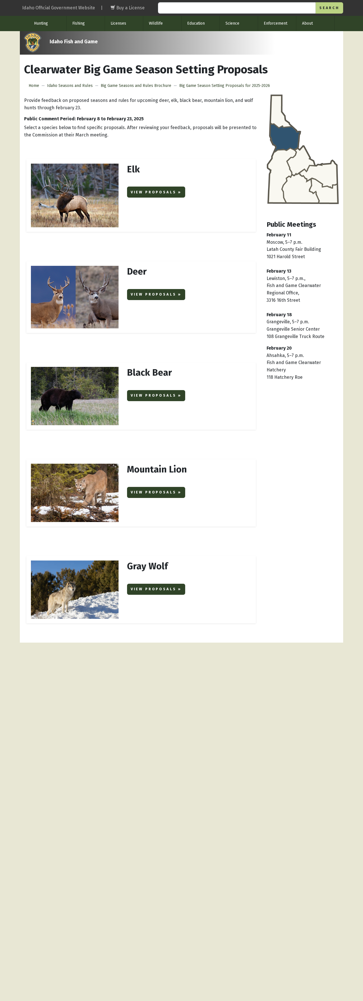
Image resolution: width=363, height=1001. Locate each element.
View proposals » (156, 192)
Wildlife (156, 23)
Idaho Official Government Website (58, 7)
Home (34, 85)
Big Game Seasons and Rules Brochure (136, 85)
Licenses (118, 23)
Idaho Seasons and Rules (70, 85)
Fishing (78, 23)
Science (232, 23)
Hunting (41, 23)
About (307, 23)
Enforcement (275, 23)
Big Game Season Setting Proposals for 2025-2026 (224, 85)
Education (196, 23)
